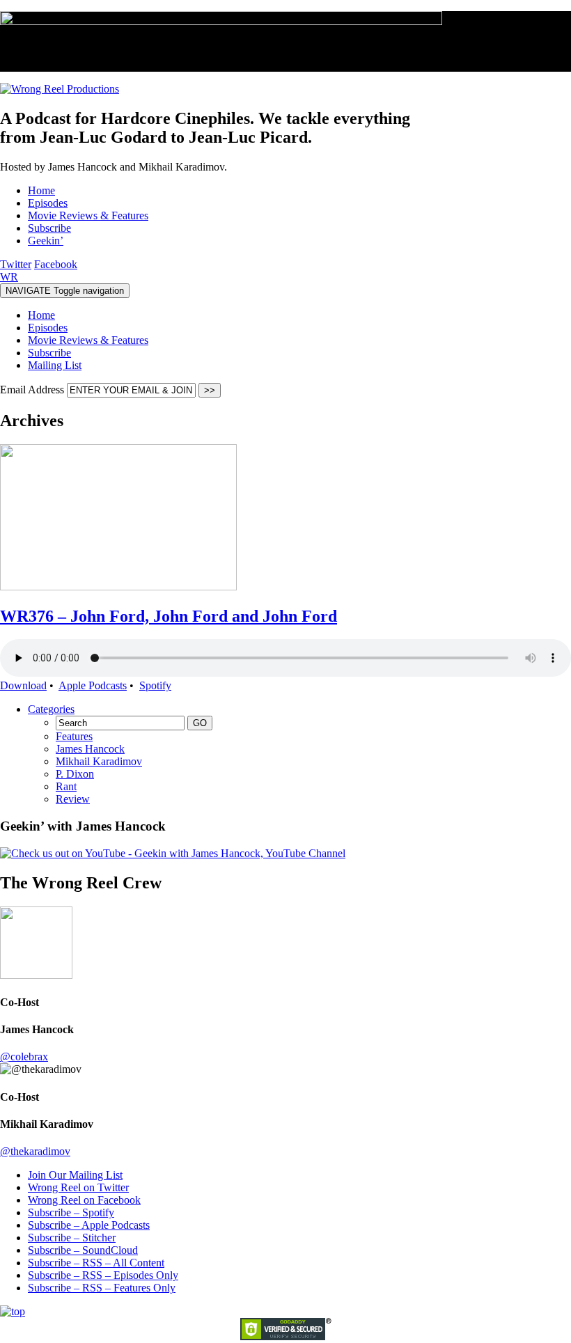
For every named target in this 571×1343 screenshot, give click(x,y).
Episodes (48, 327)
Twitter (15, 264)
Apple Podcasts (92, 685)
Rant (66, 786)
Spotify (155, 685)
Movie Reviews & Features (88, 340)
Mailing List (54, 365)
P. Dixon (75, 774)
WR (9, 277)
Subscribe (49, 353)
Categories (51, 709)
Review (73, 799)
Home (41, 315)
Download (23, 685)
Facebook (55, 264)
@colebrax (24, 1056)
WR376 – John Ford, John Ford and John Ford (168, 616)
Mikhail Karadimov (99, 761)
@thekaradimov (35, 1151)
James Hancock (90, 749)
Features (74, 736)
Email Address (33, 389)
